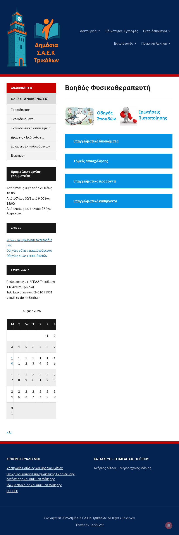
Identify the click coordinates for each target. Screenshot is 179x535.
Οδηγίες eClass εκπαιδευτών (27, 256)
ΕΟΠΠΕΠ (12, 491)
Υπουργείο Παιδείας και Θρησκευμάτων (35, 468)
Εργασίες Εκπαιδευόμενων (30, 146)
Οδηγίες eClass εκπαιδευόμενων (29, 250)
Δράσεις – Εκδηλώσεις (27, 137)
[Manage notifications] (168, 525)
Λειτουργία (88, 31)
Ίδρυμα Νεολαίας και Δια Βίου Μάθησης (34, 485)
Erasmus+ (18, 155)
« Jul (9, 432)
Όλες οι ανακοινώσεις (29, 99)
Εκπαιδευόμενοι (155, 31)
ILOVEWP (97, 524)
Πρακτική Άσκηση (154, 43)
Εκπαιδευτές (123, 43)
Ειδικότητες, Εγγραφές (121, 31)
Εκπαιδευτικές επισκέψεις (30, 128)
